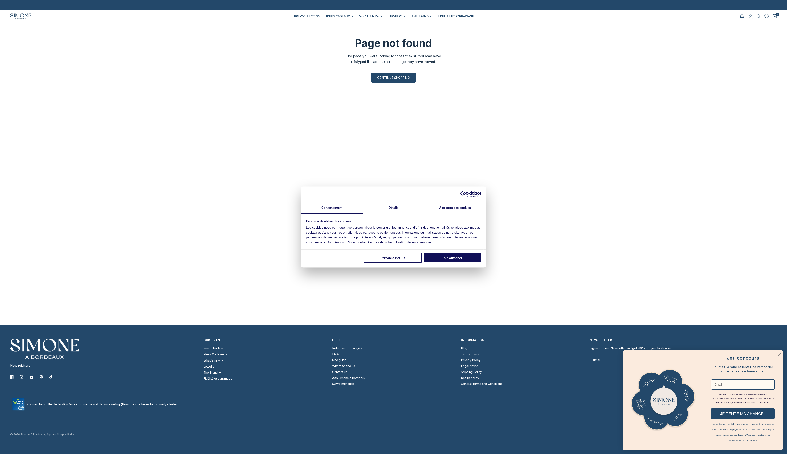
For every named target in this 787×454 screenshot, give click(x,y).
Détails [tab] (394, 207)
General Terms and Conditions (481, 384)
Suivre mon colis (343, 384)
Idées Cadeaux (338, 16)
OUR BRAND (213, 340)
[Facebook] (14, 376)
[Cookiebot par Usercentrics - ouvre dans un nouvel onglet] (463, 194)
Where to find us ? (344, 366)
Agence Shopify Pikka (60, 434)
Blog (464, 348)
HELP (336, 340)
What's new (369, 16)
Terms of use (470, 354)
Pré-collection (307, 16)
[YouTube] (34, 377)
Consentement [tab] (331, 207)
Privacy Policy (470, 360)
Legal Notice (470, 366)
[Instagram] (24, 376)
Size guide (339, 360)
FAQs (335, 354)
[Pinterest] (44, 376)
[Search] (759, 16)
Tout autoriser (452, 257)
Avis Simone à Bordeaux (348, 378)
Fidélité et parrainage (456, 16)
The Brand (420, 16)
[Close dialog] (779, 354)
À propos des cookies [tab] (455, 207)
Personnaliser (390, 257)
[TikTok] (53, 376)
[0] (774, 16)
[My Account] (751, 16)
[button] (742, 16)
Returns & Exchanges (347, 348)
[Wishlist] (767, 16)
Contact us (339, 372)
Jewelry (395, 16)
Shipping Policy (471, 372)
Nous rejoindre (20, 365)
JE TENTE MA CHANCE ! (743, 414)
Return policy (470, 378)
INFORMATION (472, 340)
